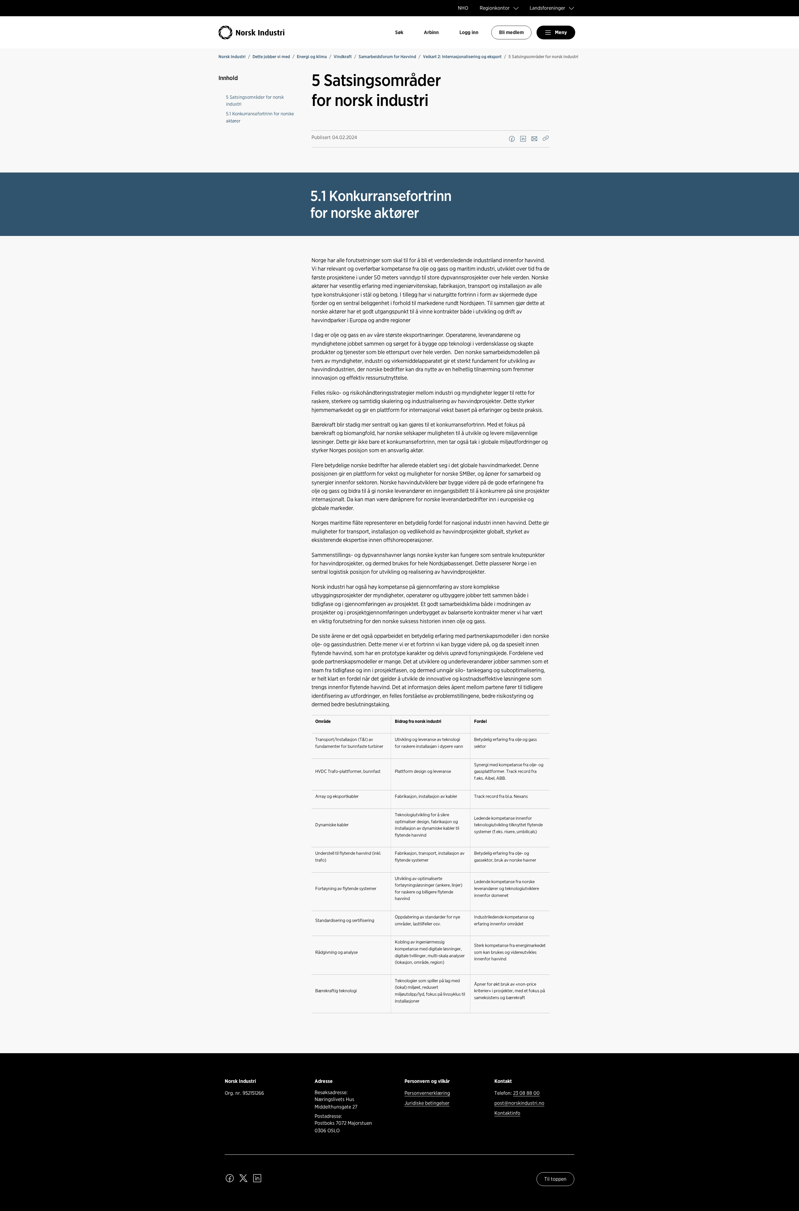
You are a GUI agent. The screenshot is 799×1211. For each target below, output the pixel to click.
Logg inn (468, 32)
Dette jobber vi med (271, 56)
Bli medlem (511, 32)
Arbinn (431, 32)
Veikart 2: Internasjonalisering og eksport (462, 56)
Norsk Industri (232, 56)
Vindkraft (343, 56)
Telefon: (517, 1093)
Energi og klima (312, 56)
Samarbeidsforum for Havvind (387, 56)
